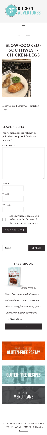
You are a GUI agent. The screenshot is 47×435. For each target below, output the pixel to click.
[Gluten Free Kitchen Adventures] (23, 14)
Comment (8, 145)
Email (6, 194)
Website (6, 205)
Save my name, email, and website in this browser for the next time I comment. (24, 219)
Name (6, 183)
